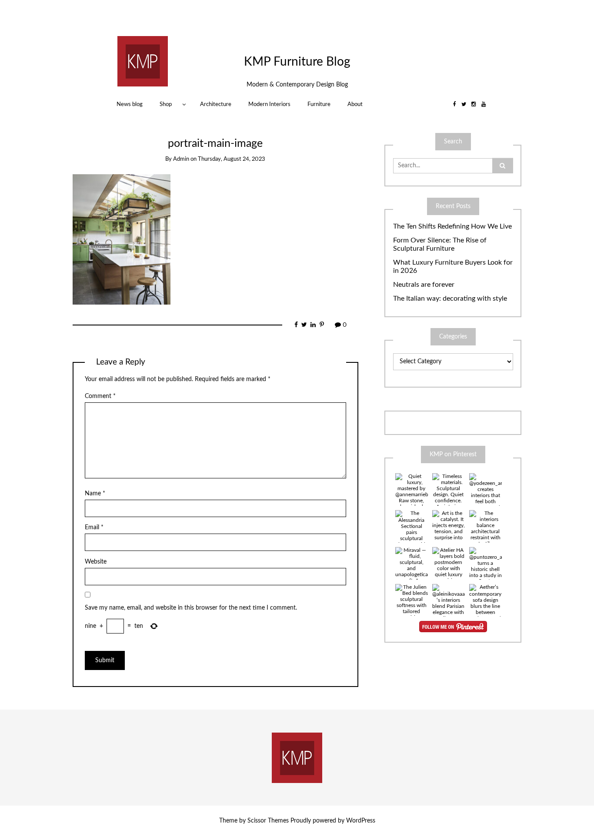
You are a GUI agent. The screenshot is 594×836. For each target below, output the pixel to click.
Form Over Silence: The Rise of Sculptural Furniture (440, 244)
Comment (100, 396)
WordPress (360, 821)
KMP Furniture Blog (297, 62)
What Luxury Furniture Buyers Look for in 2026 (453, 266)
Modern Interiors (269, 104)
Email (94, 527)
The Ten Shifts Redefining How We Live (452, 226)
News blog (130, 104)
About (355, 104)
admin (181, 159)
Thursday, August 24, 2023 (231, 159)
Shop (166, 104)
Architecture (215, 104)
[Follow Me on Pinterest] (453, 626)
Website (96, 562)
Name (95, 494)
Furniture (318, 104)
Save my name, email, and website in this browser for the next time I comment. (191, 608)
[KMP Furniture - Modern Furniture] (142, 61)
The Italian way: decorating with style (450, 298)
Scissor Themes (268, 821)
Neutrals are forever (423, 284)
